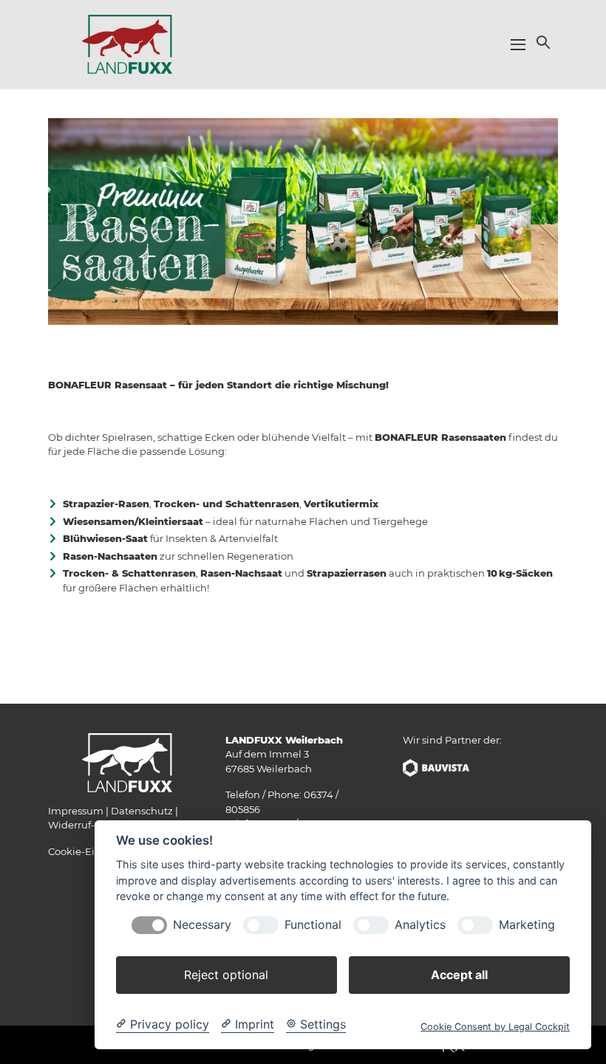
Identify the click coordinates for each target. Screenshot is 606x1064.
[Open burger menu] (518, 44)
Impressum (75, 811)
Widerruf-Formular (94, 825)
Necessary (202, 925)
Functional (313, 925)
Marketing (527, 925)
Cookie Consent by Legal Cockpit (495, 1026)
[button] (542, 42)
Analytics (420, 925)
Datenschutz (142, 811)
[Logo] (127, 43)
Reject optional (226, 974)
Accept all (459, 974)
